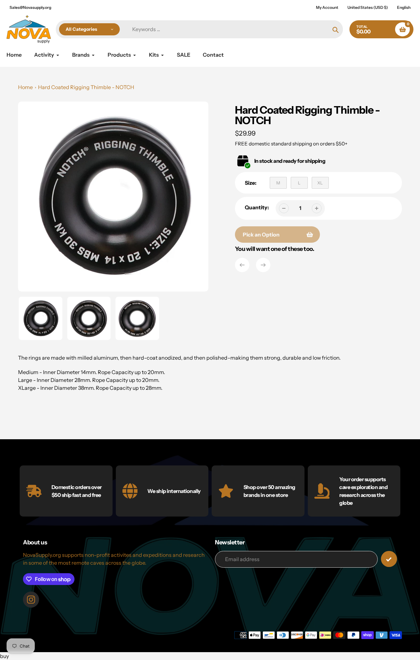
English (403, 7)
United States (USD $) (367, 7)
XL (320, 182)
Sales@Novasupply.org (30, 7)
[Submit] (389, 559)
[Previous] (242, 265)
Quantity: (257, 207)
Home (25, 87)
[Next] (263, 265)
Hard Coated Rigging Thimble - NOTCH (86, 87)
